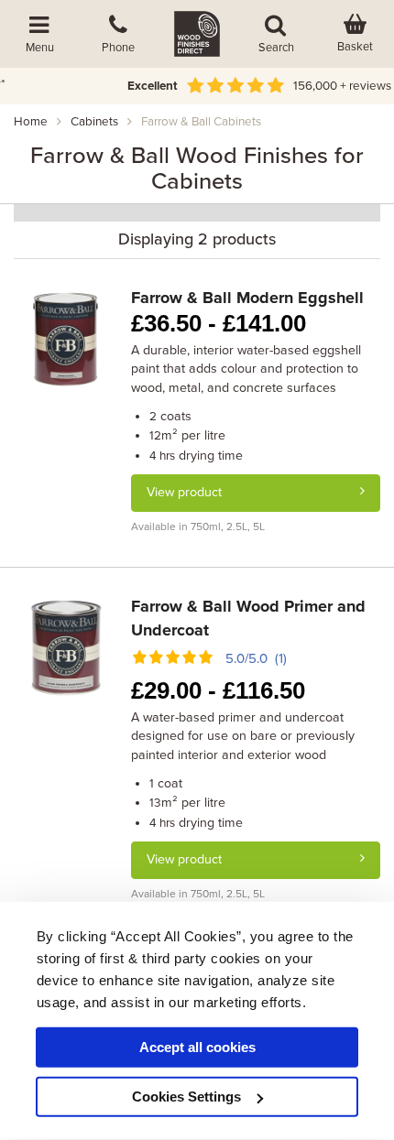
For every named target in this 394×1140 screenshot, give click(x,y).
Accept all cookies (197, 1047)
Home (31, 121)
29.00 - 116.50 (218, 690)
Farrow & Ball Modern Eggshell (247, 298)
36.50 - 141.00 (218, 323)
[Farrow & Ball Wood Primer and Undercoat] (65, 645)
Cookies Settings (186, 1096)
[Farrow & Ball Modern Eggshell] (65, 337)
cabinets (94, 121)
